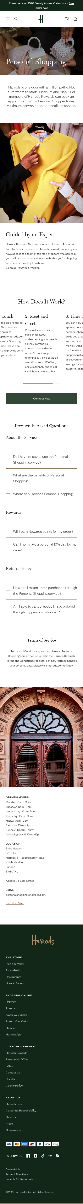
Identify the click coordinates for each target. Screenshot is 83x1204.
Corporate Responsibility (21, 1110)
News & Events (15, 983)
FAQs (9, 1066)
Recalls (10, 1079)
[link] (41, 737)
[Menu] (7, 19)
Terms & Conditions (17, 1174)
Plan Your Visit (15, 964)
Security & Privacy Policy (20, 1179)
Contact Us (13, 1072)
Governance (13, 1130)
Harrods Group (15, 1104)
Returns (11, 1008)
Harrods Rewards (16, 1053)
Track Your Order (16, 1015)
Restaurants (13, 977)
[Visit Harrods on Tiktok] (43, 1156)
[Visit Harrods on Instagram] (35, 1156)
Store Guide (13, 970)
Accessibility (13, 1169)
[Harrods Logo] (41, 940)
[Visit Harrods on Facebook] (28, 1156)
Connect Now (41, 398)
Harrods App (13, 1034)
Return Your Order (17, 1021)
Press (9, 1123)
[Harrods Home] (41, 19)
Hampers (11, 1028)
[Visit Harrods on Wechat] (57, 1156)
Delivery (11, 1002)
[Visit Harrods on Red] (50, 1156)
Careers (11, 1117)
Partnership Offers (17, 1059)
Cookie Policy (14, 1085)
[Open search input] (16, 19)
